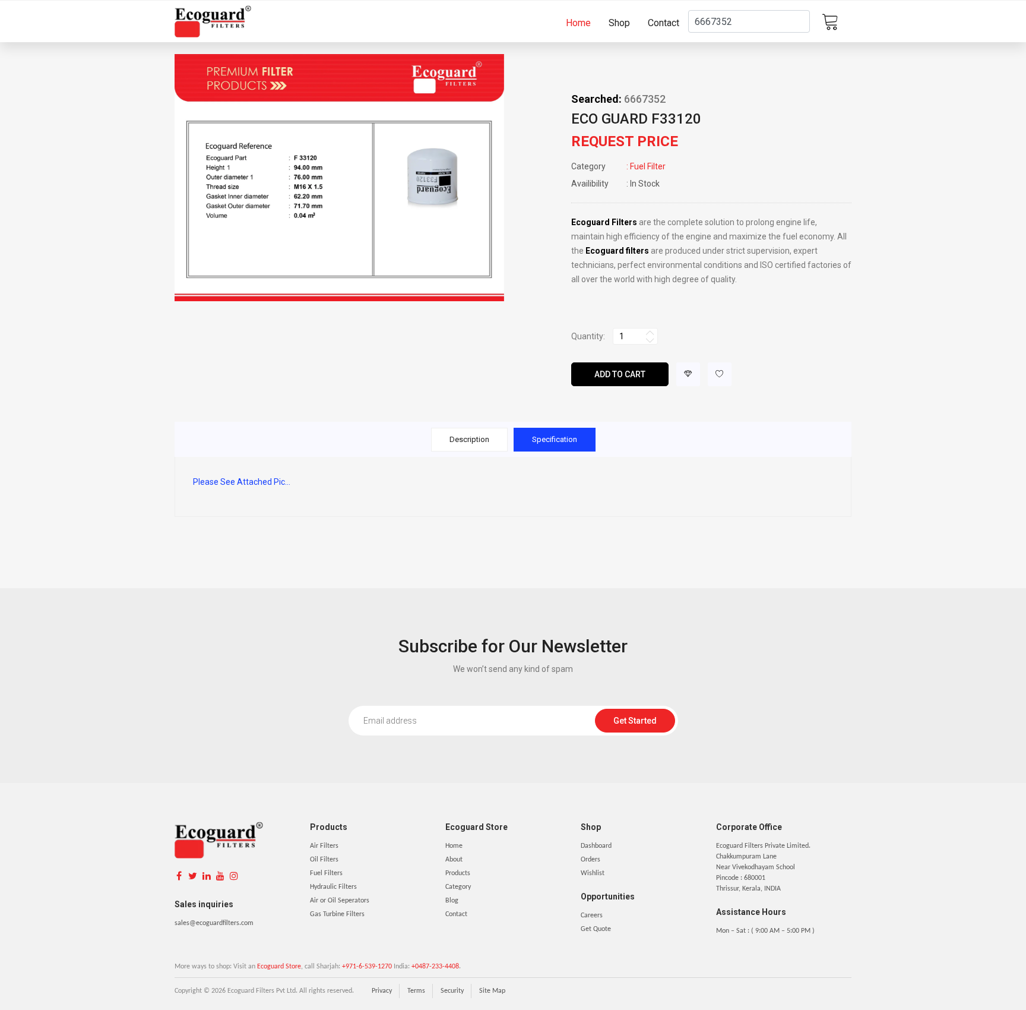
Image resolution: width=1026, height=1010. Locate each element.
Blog (451, 900)
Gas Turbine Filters (337, 914)
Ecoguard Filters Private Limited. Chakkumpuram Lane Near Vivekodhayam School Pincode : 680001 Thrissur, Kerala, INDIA (763, 867)
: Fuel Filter (618, 166)
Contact (663, 23)
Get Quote (596, 929)
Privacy (382, 991)
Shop (619, 23)
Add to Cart (619, 374)
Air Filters (324, 846)
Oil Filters (324, 859)
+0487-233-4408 (435, 966)
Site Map (492, 991)
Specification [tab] (554, 439)
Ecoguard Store (279, 966)
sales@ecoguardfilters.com (214, 923)
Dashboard (596, 846)
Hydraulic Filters (333, 887)
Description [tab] (469, 439)
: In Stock (615, 183)
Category (458, 887)
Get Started (635, 720)
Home (578, 23)
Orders (590, 859)
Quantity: (588, 336)
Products (457, 873)
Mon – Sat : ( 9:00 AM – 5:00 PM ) (765, 931)
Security (452, 991)
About (454, 859)
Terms (416, 991)
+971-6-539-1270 (367, 966)
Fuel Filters (326, 873)
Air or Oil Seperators (339, 900)
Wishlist (592, 873)
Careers (592, 915)
